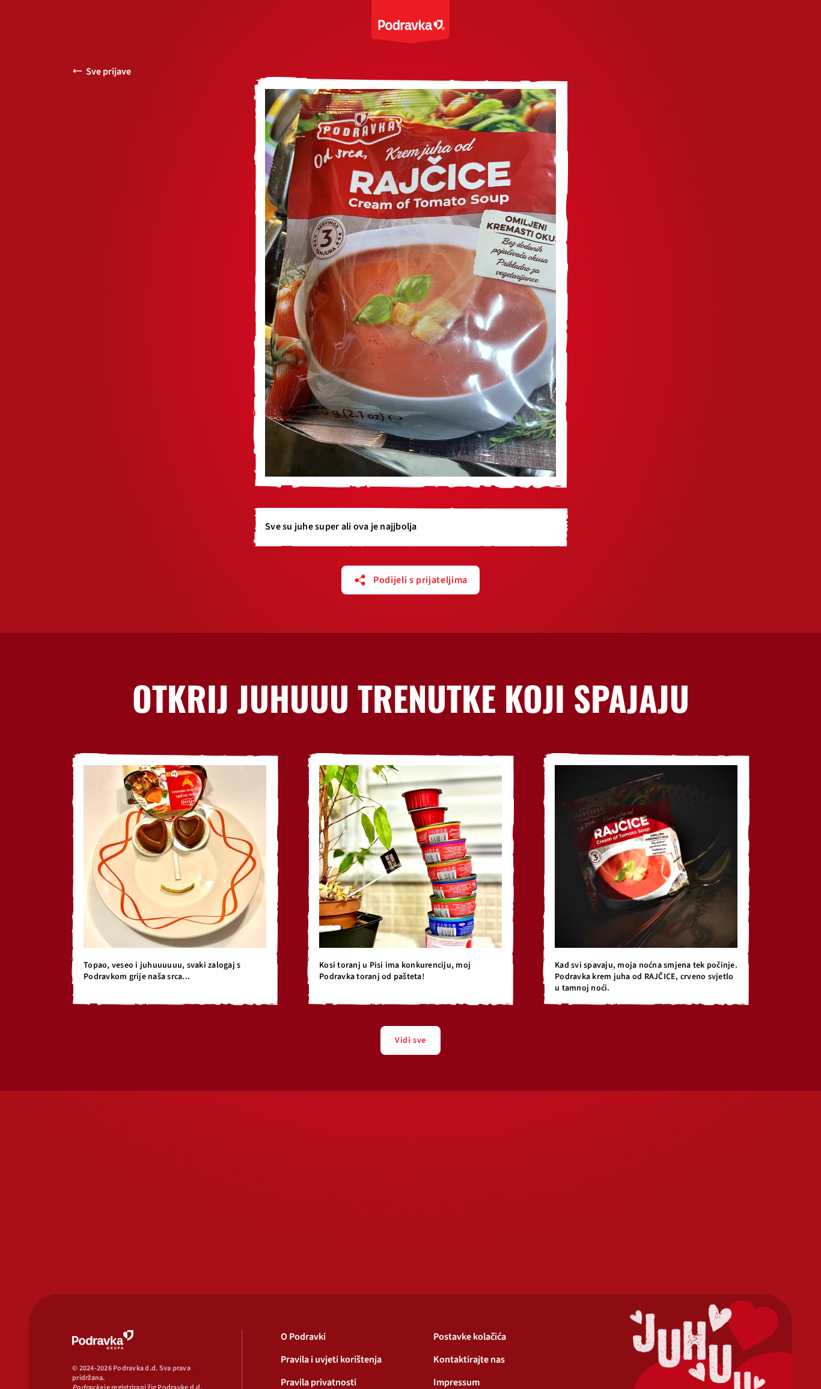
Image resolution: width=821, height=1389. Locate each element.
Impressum (456, 1382)
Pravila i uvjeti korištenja (331, 1359)
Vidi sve (410, 1040)
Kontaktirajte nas (469, 1359)
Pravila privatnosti (318, 1382)
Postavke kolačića (469, 1336)
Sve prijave (108, 71)
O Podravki (303, 1336)
